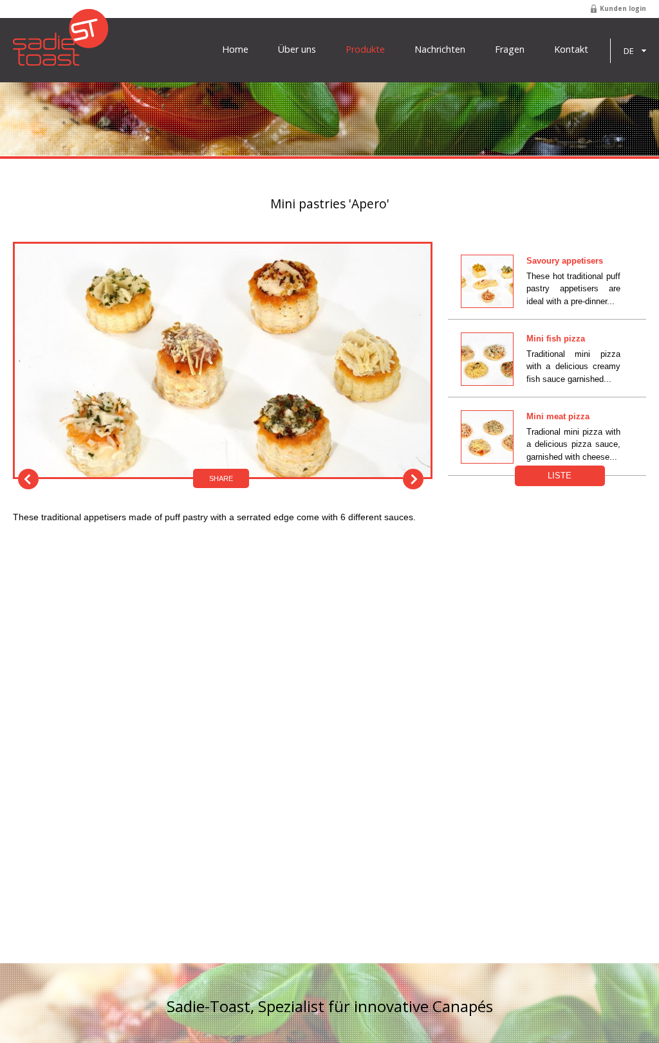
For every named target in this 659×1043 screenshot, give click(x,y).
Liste (559, 475)
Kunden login (623, 8)
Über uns (297, 49)
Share (221, 478)
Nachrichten (439, 49)
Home (235, 49)
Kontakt (571, 49)
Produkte (365, 49)
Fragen (509, 49)
